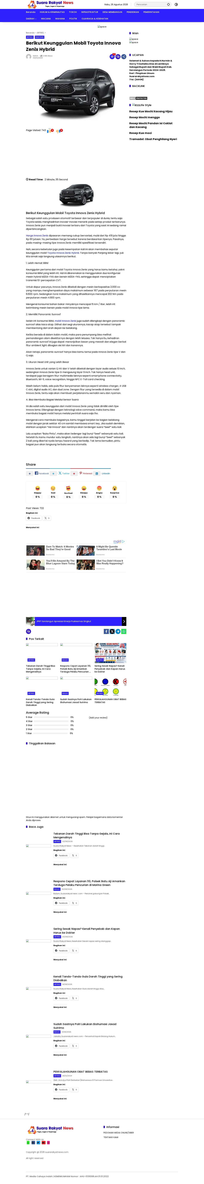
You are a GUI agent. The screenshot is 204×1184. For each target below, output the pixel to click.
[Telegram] (118, 631)
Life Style (145, 105)
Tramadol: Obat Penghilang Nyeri (153, 139)
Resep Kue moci (140, 133)
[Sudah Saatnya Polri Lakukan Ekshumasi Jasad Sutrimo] (76, 686)
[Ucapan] (133, 38)
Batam (65, 660)
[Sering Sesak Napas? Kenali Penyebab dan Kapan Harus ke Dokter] (110, 653)
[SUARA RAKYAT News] (50, 4)
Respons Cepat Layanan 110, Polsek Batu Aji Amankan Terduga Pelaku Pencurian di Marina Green (75, 669)
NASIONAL (40, 37)
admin (35, 56)
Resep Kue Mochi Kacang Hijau (150, 111)
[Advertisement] (76, 157)
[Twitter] (112, 631)
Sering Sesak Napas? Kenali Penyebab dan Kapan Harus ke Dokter (110, 669)
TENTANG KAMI (110, 1137)
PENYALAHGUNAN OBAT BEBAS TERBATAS (110, 701)
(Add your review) (98, 717)
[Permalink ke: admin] (29, 56)
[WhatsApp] (123, 631)
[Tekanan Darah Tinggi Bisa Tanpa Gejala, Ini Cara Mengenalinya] (42, 653)
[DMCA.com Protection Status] (138, 97)
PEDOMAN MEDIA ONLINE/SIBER (118, 1132)
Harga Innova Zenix (37, 235)
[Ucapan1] (102, 26)
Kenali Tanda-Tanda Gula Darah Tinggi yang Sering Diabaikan (40, 702)
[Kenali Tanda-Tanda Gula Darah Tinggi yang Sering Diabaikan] (42, 686)
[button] (168, 4)
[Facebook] (106, 631)
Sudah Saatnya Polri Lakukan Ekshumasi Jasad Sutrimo (76, 701)
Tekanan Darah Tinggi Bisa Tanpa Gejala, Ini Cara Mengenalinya (40, 669)
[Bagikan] (123, 56)
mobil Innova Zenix (65, 321)
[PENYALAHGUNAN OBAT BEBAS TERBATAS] (110, 686)
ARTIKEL (30, 37)
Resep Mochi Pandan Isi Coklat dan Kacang (150, 125)
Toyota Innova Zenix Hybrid (63, 253)
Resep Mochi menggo (144, 117)
